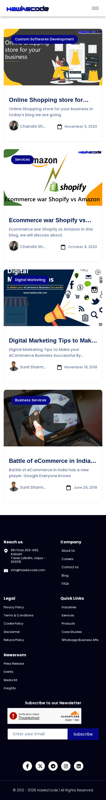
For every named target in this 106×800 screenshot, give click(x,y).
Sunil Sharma (33, 367)
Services (22, 159)
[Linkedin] (78, 766)
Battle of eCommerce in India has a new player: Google (49, 464)
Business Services (30, 400)
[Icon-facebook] (27, 766)
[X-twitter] (40, 766)
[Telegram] (53, 766)
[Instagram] (66, 766)
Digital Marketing (30, 279)
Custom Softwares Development (44, 39)
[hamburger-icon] (95, 8)
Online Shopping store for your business (46, 103)
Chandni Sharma (33, 126)
